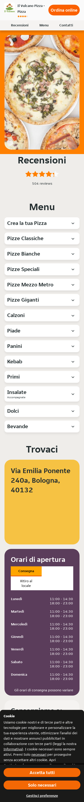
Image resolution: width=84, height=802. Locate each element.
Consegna (26, 571)
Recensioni (19, 25)
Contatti (66, 25)
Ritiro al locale (26, 583)
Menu (44, 25)
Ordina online (64, 10)
